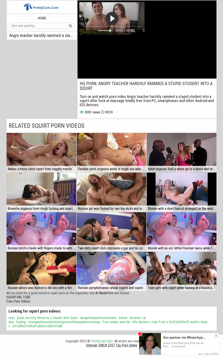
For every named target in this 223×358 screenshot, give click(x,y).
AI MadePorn (104, 293)
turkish (122, 318)
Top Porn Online (126, 345)
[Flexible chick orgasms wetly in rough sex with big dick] (111, 152)
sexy (11, 318)
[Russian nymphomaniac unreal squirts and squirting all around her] (111, 271)
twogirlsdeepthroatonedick (98, 318)
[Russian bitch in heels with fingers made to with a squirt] (41, 231)
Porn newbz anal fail (116, 322)
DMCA (102, 345)
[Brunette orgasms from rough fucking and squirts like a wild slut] (41, 192)
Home (42, 18)
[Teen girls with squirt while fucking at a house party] (181, 271)
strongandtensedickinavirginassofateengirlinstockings (64, 322)
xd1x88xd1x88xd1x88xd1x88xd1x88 (37, 326)
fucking (21, 322)
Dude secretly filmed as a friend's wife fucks (47, 318)
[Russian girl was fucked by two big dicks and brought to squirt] (111, 192)
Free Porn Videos (18, 301)
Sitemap (91, 345)
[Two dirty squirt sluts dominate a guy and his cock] (111, 231)
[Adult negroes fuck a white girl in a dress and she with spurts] (181, 152)
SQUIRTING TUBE (18, 297)
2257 (111, 345)
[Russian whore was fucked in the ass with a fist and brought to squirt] (41, 271)
